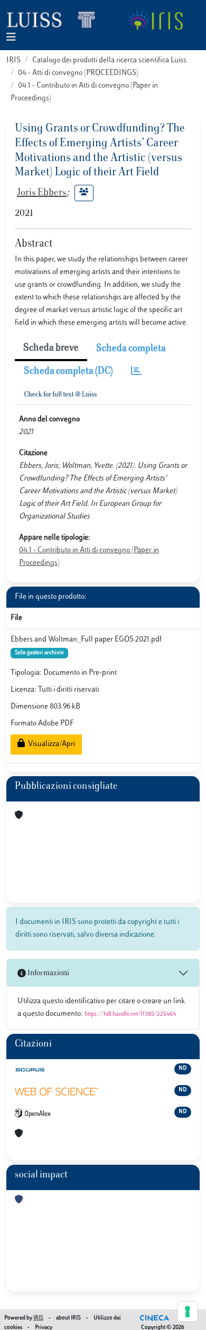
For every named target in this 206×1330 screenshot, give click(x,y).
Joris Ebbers (42, 193)
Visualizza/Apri (50, 744)
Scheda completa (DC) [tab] (68, 371)
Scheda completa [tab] (131, 349)
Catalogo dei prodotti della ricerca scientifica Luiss (109, 60)
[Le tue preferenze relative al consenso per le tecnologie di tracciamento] (187, 1311)
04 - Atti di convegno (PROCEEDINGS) (78, 73)
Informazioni (47, 973)
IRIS (13, 60)
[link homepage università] (155, 19)
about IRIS (68, 1318)
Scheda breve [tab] (51, 348)
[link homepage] (55, 19)
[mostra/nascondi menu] (11, 38)
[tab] (136, 372)
